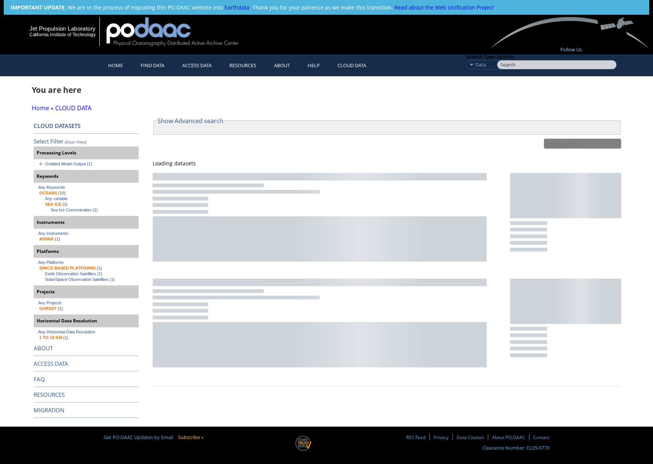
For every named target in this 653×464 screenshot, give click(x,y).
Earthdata (236, 7)
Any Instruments (53, 233)
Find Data (152, 65)
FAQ (39, 379)
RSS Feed (416, 437)
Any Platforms (51, 262)
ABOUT (43, 348)
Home (115, 65)
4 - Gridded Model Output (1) (65, 164)
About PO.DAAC (508, 437)
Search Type (480, 56)
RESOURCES (242, 65)
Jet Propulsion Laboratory (62, 28)
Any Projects (50, 303)
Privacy (441, 437)
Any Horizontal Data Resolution (66, 332)
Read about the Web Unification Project (444, 7)
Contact (541, 437)
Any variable (56, 198)
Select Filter (48, 141)
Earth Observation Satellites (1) (73, 273)
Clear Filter (75, 142)
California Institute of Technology (62, 34)
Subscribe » (190, 437)
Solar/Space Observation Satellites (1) (80, 279)
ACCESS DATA (51, 363)
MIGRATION (49, 410)
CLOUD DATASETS (57, 125)
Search (505, 56)
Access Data (197, 65)
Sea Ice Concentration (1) (74, 210)
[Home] (179, 31)
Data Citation (470, 437)
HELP (314, 65)
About (282, 65)
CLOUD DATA (351, 65)
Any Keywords (51, 187)
